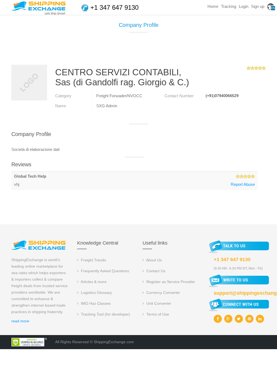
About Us (153, 260)
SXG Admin (106, 105)
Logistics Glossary (96, 292)
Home (212, 6)
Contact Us (155, 271)
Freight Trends (93, 260)
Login (243, 6)
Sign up (257, 6)
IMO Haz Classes (95, 303)
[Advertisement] (138, 50)
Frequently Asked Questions (104, 271)
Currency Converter (162, 292)
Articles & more (93, 282)
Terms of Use (157, 314)
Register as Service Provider (170, 282)
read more (20, 321)
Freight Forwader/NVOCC (119, 95)
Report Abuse (243, 184)
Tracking (228, 6)
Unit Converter (158, 303)
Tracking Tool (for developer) (105, 314)
